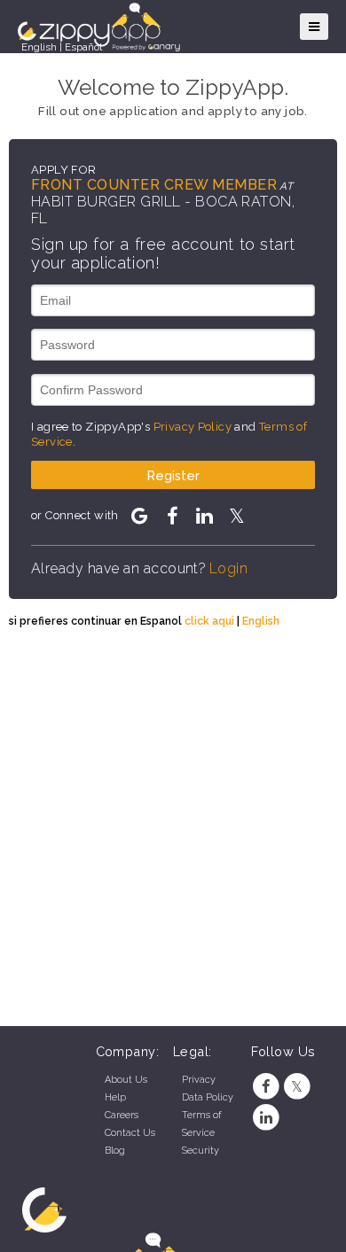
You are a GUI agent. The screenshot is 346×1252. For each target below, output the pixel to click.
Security (200, 1150)
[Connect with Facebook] (172, 516)
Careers (121, 1115)
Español (83, 47)
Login (228, 568)
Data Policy (207, 1097)
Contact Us (130, 1133)
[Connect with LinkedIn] (204, 516)
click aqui (209, 620)
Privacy (199, 1079)
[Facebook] (266, 1086)
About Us (126, 1079)
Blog (115, 1150)
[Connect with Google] (139, 516)
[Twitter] (296, 1086)
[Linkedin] (266, 1117)
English (39, 47)
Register (173, 475)
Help (115, 1097)
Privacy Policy (192, 426)
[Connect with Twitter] (236, 516)
